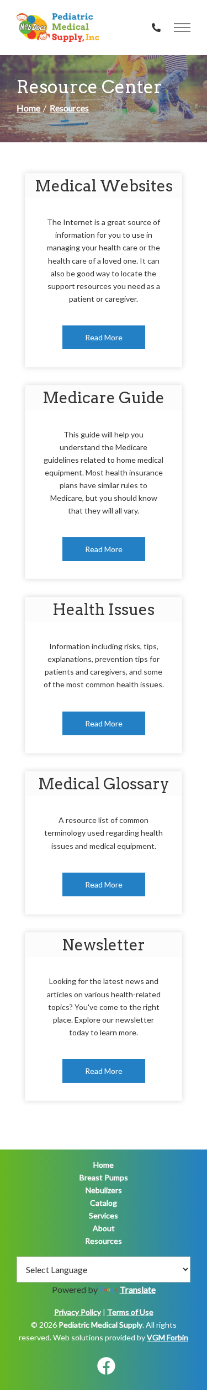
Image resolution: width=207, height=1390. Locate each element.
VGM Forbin (167, 1337)
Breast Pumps (103, 1177)
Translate (138, 1289)
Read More (104, 337)
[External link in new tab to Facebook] (106, 1366)
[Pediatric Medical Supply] (58, 27)
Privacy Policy (77, 1312)
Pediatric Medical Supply (100, 1324)
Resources (69, 108)
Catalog (103, 1202)
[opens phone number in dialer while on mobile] (156, 27)
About (104, 1228)
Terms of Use (130, 1312)
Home (28, 108)
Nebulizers (104, 1190)
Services (103, 1215)
